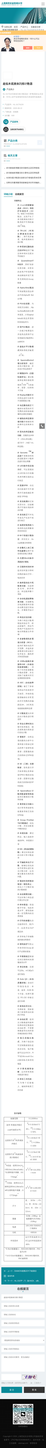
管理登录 (33, 1443)
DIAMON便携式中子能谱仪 (25, 1271)
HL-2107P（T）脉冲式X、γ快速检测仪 (30, 1281)
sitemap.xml (23, 1443)
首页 (16, 27)
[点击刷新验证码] (29, 1377)
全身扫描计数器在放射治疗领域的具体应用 (23, 178)
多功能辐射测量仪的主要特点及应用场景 (22, 173)
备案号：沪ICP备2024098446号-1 (17, 1440)
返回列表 (10, 1276)
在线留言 (19, 194)
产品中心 (24, 27)
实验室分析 (36, 27)
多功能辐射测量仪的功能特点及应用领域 (22, 168)
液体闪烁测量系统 (10, 30)
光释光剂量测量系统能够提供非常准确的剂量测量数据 (24, 183)
